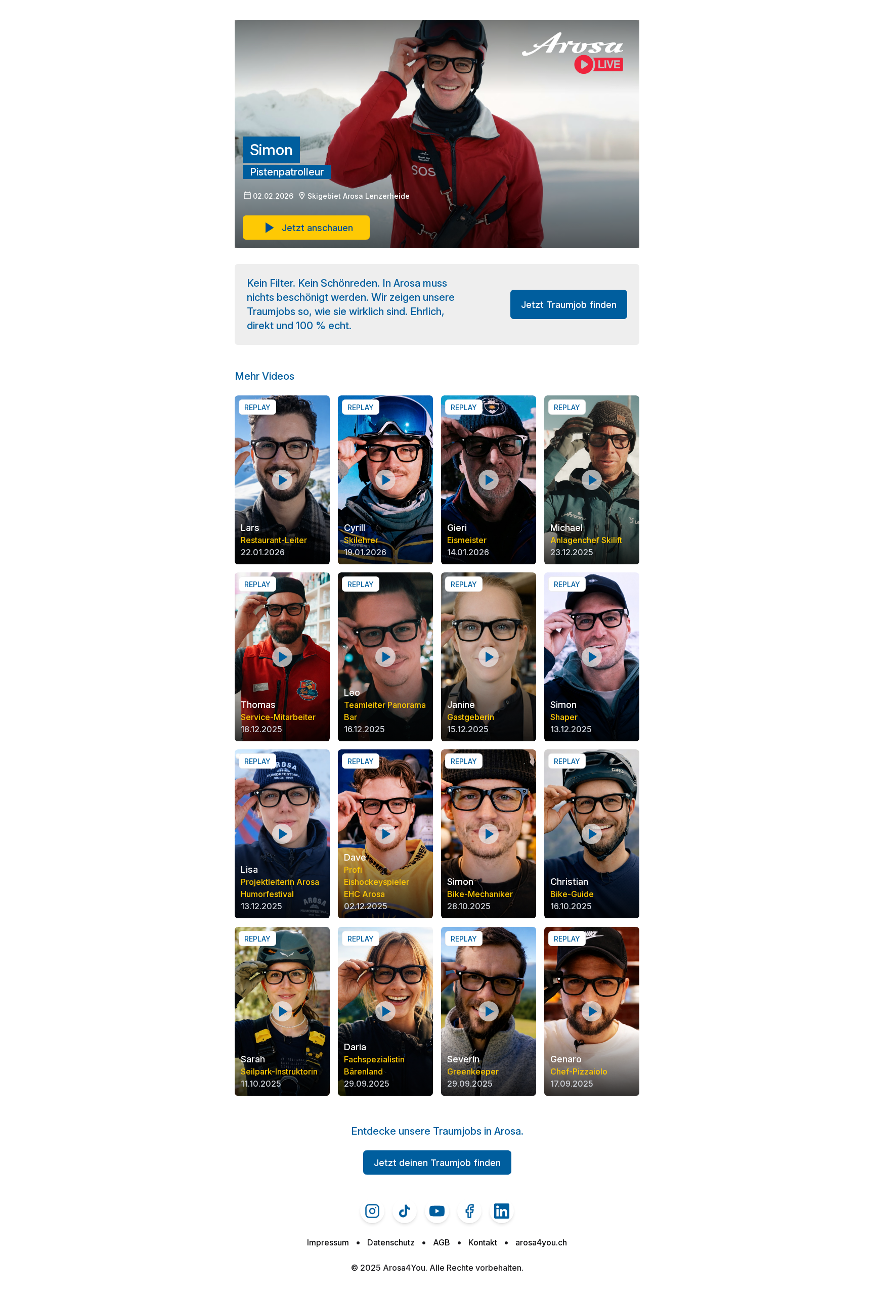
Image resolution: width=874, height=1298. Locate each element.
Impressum (328, 1242)
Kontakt (482, 1242)
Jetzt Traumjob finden (569, 304)
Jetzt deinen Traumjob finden (437, 1162)
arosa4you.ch (541, 1242)
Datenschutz (391, 1242)
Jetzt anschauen (317, 227)
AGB (441, 1242)
